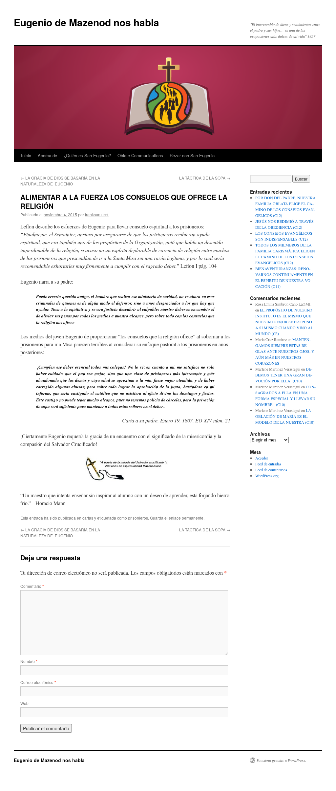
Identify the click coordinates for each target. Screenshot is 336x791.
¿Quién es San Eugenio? (87, 155)
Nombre (28, 661)
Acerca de (47, 155)
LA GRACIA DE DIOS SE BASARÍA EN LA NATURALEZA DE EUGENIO (60, 180)
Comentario (32, 586)
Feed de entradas (268, 463)
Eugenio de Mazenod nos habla (86, 22)
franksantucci (97, 214)
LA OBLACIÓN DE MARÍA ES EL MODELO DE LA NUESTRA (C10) (284, 416)
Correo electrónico (38, 682)
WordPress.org (267, 475)
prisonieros (138, 518)
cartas (87, 518)
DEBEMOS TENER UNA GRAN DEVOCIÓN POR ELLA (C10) (283, 374)
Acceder (261, 457)
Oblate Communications (140, 155)
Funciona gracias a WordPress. (281, 760)
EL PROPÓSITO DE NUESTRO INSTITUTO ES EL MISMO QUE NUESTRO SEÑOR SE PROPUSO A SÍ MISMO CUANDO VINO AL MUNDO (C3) (284, 321)
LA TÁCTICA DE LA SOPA (204, 178)
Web (24, 703)
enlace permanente (186, 518)
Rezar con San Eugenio (192, 155)
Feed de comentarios (271, 469)
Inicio (26, 155)
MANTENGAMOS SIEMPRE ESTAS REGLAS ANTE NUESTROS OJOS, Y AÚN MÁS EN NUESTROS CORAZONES (284, 351)
